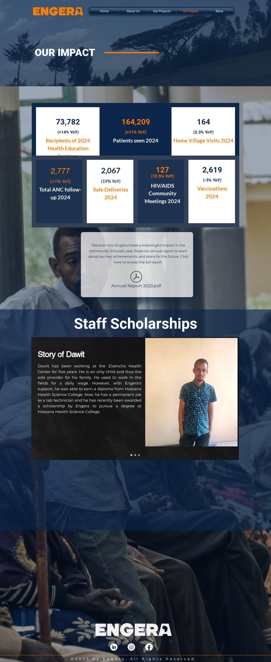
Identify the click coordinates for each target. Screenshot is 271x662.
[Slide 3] (139, 455)
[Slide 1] (131, 455)
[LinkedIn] (114, 647)
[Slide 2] (135, 455)
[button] (133, 11)
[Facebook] (149, 647)
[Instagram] (131, 647)
